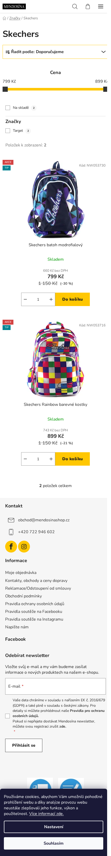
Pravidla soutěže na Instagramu (34, 619)
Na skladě (24, 107)
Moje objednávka (20, 572)
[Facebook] (11, 547)
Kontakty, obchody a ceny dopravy (36, 580)
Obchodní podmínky (23, 596)
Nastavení (53, 827)
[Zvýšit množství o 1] (51, 299)
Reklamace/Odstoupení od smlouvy (38, 588)
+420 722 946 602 (36, 532)
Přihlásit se (23, 745)
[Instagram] (24, 547)
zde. (62, 726)
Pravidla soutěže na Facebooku (33, 611)
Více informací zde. (46, 814)
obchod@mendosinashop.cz (43, 520)
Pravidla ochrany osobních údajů (34, 604)
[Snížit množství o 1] (25, 299)
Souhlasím (54, 843)
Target (21, 130)
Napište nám (17, 627)
